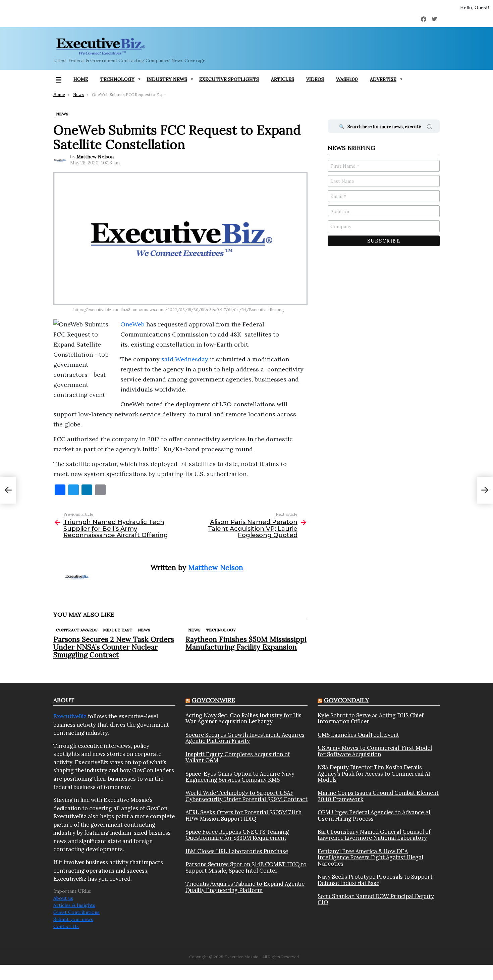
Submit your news (73, 919)
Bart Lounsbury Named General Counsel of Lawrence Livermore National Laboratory (374, 835)
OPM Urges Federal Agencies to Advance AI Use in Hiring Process (374, 815)
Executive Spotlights (229, 79)
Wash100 (347, 79)
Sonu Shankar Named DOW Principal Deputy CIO (376, 899)
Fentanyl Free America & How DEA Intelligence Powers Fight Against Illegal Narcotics (370, 857)
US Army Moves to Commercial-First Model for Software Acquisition (375, 751)
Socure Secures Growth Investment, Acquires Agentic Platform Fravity (245, 738)
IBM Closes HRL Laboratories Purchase (236, 851)
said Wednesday (184, 359)
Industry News (167, 79)
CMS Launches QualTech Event (358, 735)
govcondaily (346, 700)
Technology (117, 79)
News (144, 629)
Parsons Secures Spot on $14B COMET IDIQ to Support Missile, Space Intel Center (246, 867)
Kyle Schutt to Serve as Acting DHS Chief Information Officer (371, 718)
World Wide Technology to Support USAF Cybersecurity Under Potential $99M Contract (246, 796)
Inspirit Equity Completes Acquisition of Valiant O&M (237, 757)
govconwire (213, 700)
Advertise (383, 79)
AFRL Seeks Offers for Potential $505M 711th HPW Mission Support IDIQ (243, 815)
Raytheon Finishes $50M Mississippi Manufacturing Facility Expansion (246, 643)
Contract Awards (77, 629)
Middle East (117, 629)
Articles (282, 79)
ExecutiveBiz (70, 716)
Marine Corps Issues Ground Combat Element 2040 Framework (378, 796)
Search (429, 128)
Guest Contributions (76, 912)
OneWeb (132, 324)
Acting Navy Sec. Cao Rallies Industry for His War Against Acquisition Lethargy (243, 718)
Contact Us (66, 926)
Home (80, 79)
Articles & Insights (74, 905)
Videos (315, 79)
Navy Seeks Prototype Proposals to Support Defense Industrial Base (375, 880)
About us (63, 898)
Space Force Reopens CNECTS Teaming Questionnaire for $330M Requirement (237, 835)
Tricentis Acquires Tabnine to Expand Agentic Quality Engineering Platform (245, 887)
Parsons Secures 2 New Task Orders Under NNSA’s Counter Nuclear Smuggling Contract (113, 647)
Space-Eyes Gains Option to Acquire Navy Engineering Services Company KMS (239, 777)
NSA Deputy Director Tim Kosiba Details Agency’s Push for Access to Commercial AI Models (374, 773)
